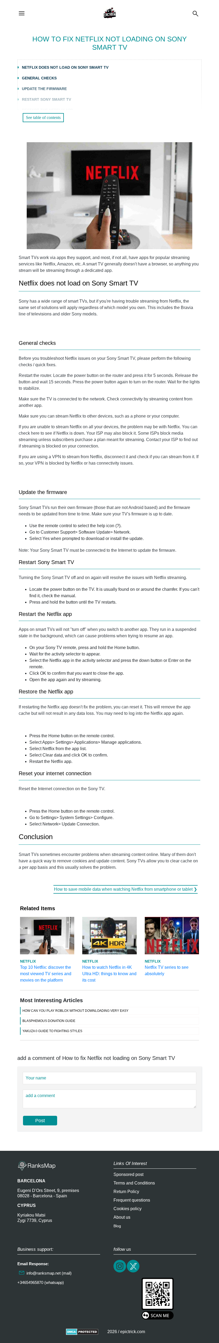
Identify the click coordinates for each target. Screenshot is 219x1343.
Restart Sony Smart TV (46, 99)
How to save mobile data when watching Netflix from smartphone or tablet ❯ (125, 889)
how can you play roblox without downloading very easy (75, 1011)
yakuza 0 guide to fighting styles (52, 1031)
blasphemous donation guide (48, 1021)
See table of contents (43, 117)
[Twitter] (133, 1271)
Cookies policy (128, 1208)
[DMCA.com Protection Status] (82, 1331)
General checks (39, 78)
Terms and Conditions (134, 1183)
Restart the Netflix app (47, 110)
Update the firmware (44, 89)
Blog (117, 1226)
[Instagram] (120, 1271)
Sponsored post (128, 1174)
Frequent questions (132, 1200)
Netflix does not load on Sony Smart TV (65, 67)
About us (122, 1217)
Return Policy (126, 1191)
